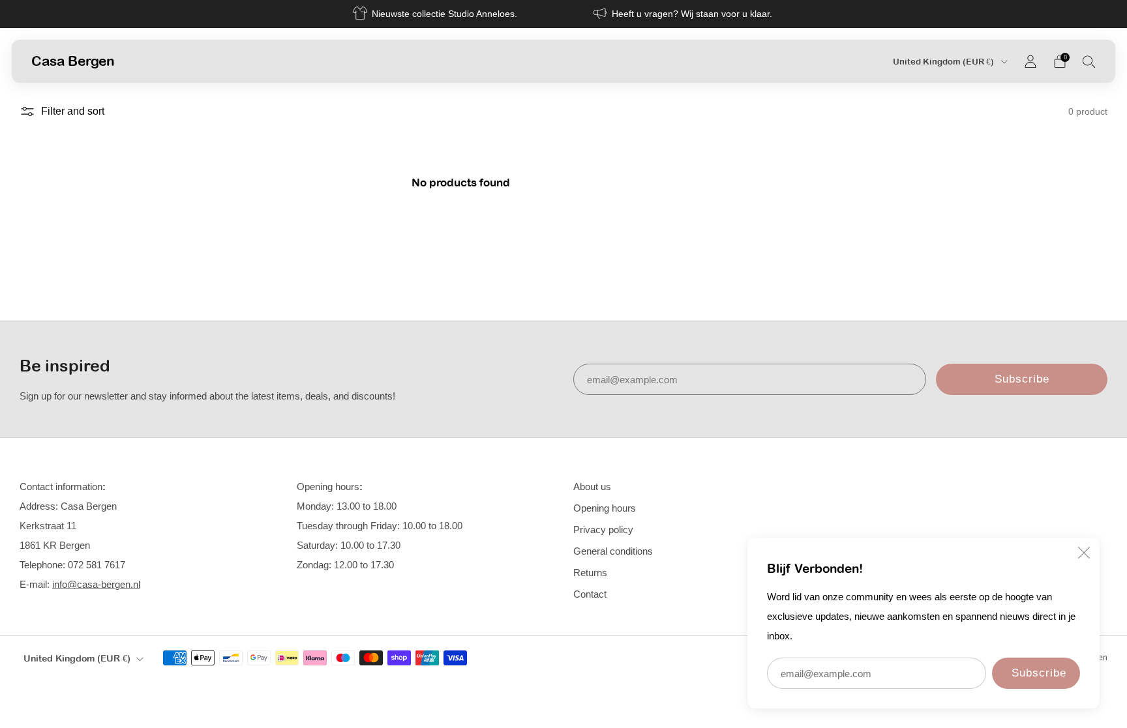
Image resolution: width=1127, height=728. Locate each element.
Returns (590, 572)
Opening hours (604, 508)
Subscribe (1039, 673)
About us (592, 486)
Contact (590, 594)
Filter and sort (72, 111)
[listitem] (436, 14)
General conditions (613, 551)
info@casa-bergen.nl (96, 584)
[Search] (1089, 61)
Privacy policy (603, 529)
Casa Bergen (73, 60)
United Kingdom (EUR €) (944, 61)
